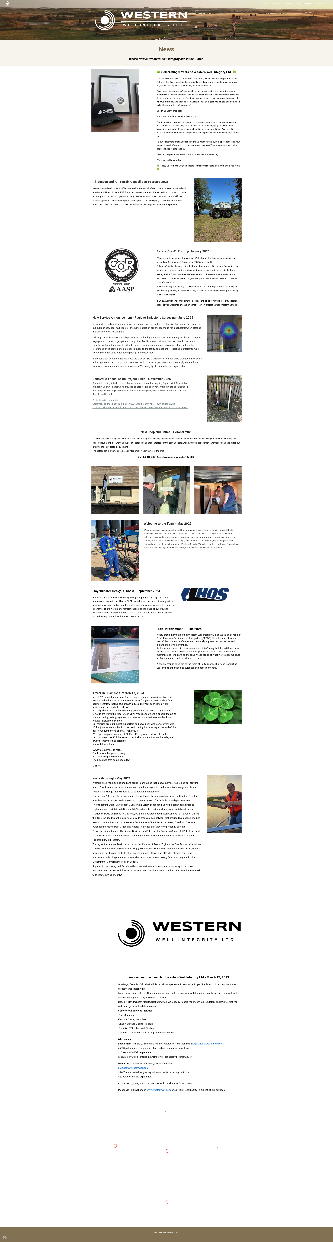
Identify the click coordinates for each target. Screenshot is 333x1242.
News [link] (308, 3)
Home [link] (266, 3)
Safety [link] (299, 3)
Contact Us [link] (320, 3)
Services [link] (288, 3)
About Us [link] (276, 3)
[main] (166, 53)
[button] (330, 4)
